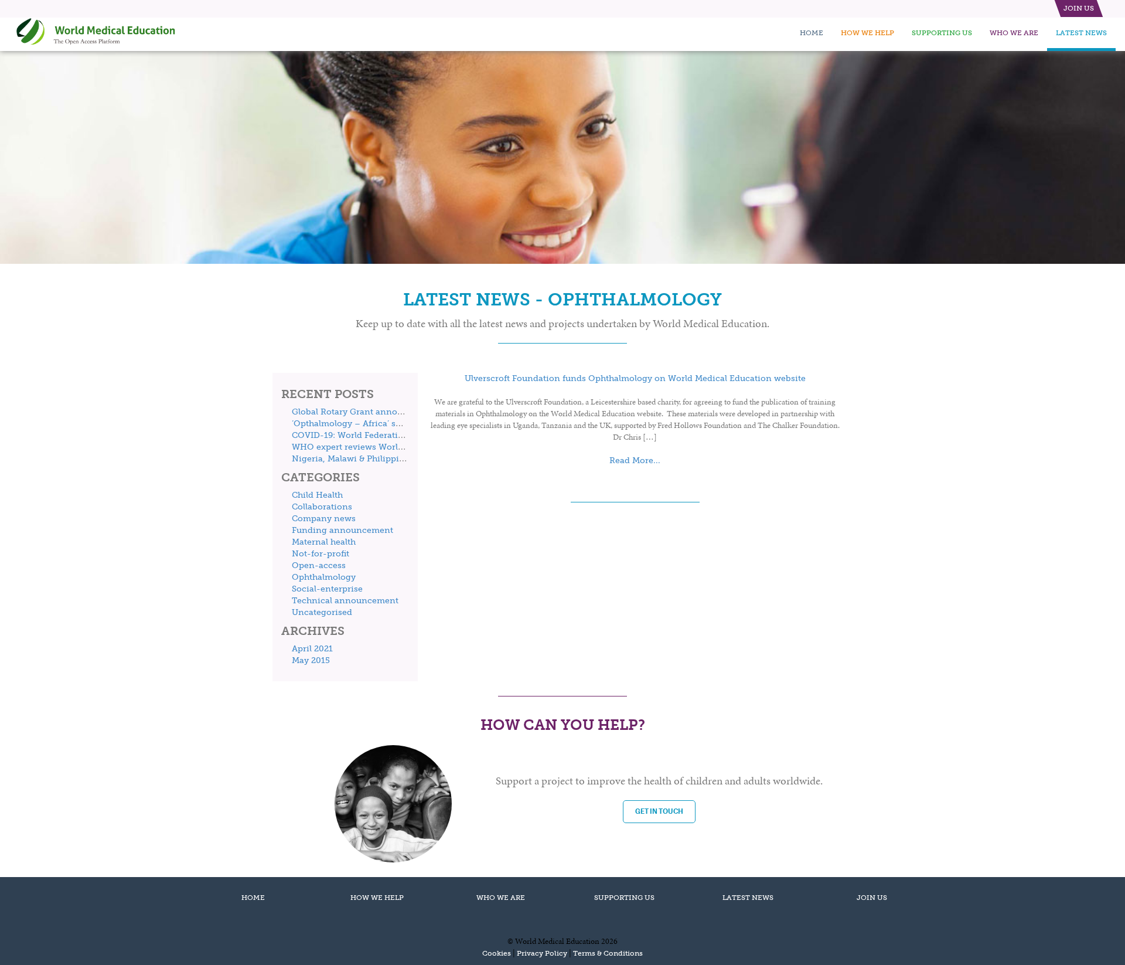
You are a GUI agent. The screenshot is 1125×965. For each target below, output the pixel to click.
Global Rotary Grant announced (357, 412)
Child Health (317, 495)
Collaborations (322, 507)
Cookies (496, 953)
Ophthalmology (324, 577)
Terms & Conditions (608, 953)
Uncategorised (322, 612)
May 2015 (311, 660)
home (811, 33)
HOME (253, 897)
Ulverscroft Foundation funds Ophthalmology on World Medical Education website (635, 378)
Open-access (319, 565)
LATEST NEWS (747, 897)
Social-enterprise (327, 589)
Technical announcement (345, 601)
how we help (867, 33)
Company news (324, 519)
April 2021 (312, 649)
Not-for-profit (320, 554)
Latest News (1081, 33)
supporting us (942, 33)
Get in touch (659, 811)
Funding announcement (342, 530)
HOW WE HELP (377, 897)
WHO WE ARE (500, 897)
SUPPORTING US (624, 897)
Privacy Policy (542, 953)
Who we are (1014, 33)
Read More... (634, 460)
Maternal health (324, 542)
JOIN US (872, 897)
